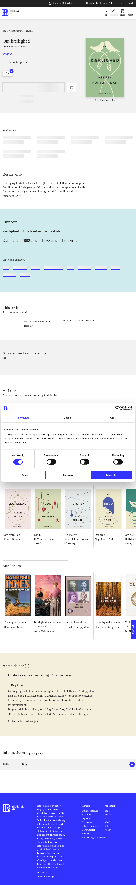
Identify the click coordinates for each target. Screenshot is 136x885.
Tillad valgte (68, 475)
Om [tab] (112, 417)
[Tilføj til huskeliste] (71, 87)
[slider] (104, 70)
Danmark (10, 240)
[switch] (51, 461)
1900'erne (69, 240)
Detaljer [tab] (68, 417)
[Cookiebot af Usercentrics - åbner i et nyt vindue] (117, 408)
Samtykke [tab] (23, 417)
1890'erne (50, 240)
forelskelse (32, 231)
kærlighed (11, 231)
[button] (68, 764)
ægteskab (52, 231)
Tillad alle (111, 475)
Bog (7, 73)
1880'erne (30, 240)
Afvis (25, 475)
